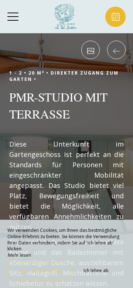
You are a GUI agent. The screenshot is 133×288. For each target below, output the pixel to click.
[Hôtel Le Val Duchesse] (65, 16)
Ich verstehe (40, 271)
